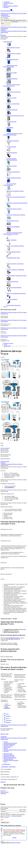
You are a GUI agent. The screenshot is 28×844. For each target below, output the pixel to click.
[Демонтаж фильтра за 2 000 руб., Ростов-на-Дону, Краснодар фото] (11, 368)
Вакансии (3, 782)
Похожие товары (5, 461)
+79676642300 (11, 766)
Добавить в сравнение (6, 464)
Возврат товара (4, 734)
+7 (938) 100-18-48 (5, 16)
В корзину (3, 462)
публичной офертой (16, 816)
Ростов (6, 17)
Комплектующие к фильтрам (11, 234)
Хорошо (14, 837)
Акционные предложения (10, 743)
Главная (6, 741)
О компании (7, 1)
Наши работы (7, 747)
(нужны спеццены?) (5, 448)
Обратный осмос (8, 41)
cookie (13, 829)
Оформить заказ (5, 822)
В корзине (3, 35)
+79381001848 (4, 766)
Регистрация (6, 10)
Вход (2, 10)
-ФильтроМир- (7, 346)
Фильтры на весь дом (9, 86)
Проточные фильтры (9, 66)
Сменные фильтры (8, 185)
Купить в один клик (17, 464)
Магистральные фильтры (10, 134)
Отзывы (6, 748)
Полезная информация (9, 744)
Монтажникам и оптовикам (11, 5)
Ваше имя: (3, 809)
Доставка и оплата (8, 3)
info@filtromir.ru (5, 764)
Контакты (6, 7)
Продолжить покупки (14, 842)
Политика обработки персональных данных (15, 749)
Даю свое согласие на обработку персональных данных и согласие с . (13, 814)
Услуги (5, 4)
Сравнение (3, 29)
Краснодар (3, 793)
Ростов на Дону (5, 792)
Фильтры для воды (8, 343)
